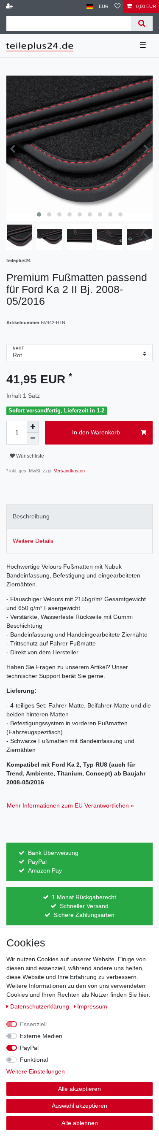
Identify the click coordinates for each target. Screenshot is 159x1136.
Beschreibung (31, 516)
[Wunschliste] (117, 6)
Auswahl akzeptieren (79, 1105)
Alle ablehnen (79, 1123)
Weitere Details (33, 540)
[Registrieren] (10, 6)
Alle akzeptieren (79, 1088)
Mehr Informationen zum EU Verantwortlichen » (70, 805)
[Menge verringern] (33, 439)
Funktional (34, 1059)
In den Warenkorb (96, 432)
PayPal (29, 1047)
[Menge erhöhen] (33, 427)
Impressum (92, 1006)
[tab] (79, 516)
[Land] (90, 6)
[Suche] (142, 23)
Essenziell (33, 1024)
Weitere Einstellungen (35, 1071)
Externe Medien (41, 1036)
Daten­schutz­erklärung (40, 1006)
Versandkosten (69, 470)
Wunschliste (29, 456)
